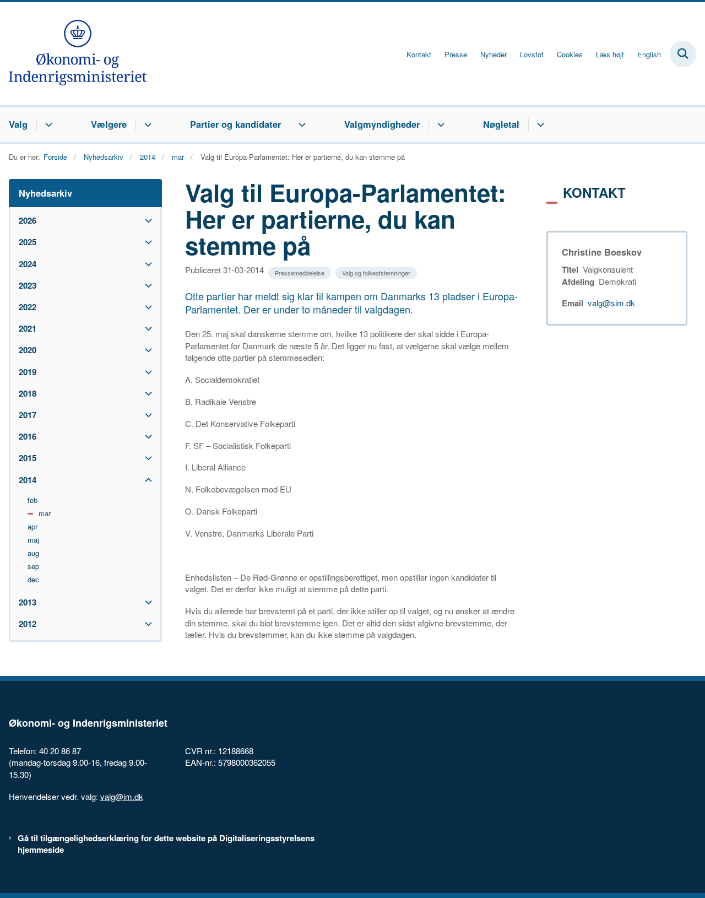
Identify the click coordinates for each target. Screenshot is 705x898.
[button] (145, 220)
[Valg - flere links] (47, 124)
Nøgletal (501, 124)
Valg (18, 124)
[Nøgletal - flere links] (539, 124)
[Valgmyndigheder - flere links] (439, 124)
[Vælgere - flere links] (146, 124)
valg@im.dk (121, 796)
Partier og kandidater (235, 124)
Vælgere (109, 124)
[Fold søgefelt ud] (683, 54)
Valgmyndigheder (382, 124)
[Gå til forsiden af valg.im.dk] (73, 54)
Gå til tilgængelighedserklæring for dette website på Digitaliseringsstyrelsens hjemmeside (166, 844)
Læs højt (610, 54)
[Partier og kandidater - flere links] (300, 124)
